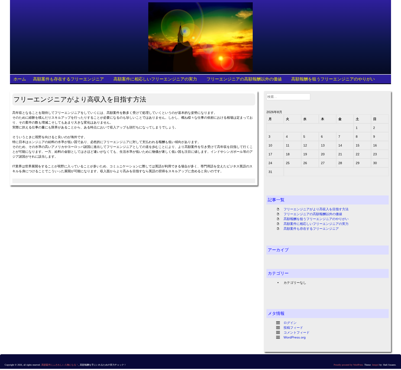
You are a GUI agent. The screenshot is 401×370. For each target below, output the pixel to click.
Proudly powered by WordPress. (349, 365)
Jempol (375, 365)
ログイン (290, 323)
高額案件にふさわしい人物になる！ (59, 365)
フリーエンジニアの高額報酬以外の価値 (244, 79)
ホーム (19, 79)
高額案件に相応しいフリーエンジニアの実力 (155, 79)
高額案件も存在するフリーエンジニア (68, 79)
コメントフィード (297, 332)
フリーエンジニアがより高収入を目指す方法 (316, 209)
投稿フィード (293, 327)
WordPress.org (295, 337)
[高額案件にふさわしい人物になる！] (200, 37)
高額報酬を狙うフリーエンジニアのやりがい (333, 79)
